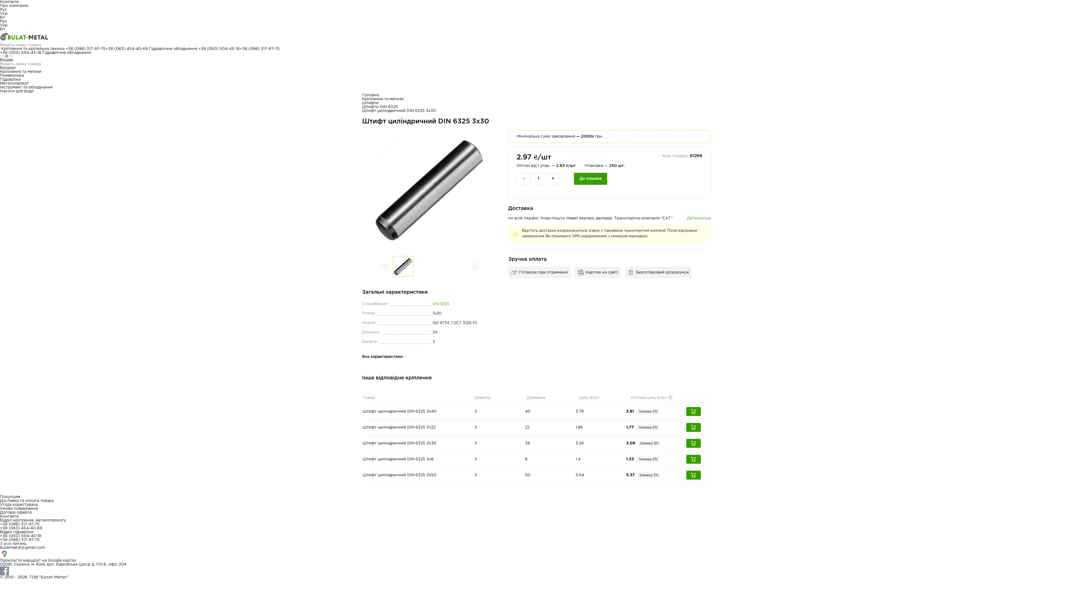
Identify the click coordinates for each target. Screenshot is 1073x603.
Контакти (9, 2)
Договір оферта (16, 512)
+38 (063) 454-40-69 (127, 49)
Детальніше (699, 218)
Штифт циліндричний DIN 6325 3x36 (399, 443)
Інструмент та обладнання (26, 87)
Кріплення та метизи (20, 71)
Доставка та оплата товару (27, 500)
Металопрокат (14, 83)
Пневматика (12, 75)
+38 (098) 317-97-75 (86, 49)
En (2, 17)
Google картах (62, 560)
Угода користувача (19, 504)
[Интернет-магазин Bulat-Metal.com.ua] (536, 37)
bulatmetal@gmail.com (22, 547)
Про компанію (14, 6)
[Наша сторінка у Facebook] (536, 570)
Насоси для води (17, 91)
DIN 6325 (441, 304)
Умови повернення (19, 508)
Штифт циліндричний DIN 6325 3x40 (399, 411)
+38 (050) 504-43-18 (219, 49)
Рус (3, 9)
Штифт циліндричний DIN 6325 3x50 (399, 475)
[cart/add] (693, 411)
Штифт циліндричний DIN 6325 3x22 (399, 427)
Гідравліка (10, 79)
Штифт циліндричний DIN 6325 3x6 (398, 459)
